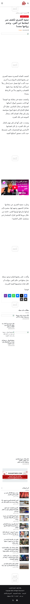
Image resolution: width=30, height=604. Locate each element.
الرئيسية (26, 13)
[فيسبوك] (25, 295)
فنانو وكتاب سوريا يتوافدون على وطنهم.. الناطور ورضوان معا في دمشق (22, 460)
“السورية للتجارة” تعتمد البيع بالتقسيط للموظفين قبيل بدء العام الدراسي (10, 509)
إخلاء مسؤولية (10, 596)
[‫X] (21, 295)
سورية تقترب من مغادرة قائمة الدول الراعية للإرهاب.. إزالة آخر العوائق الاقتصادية (10, 557)
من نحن (21, 596)
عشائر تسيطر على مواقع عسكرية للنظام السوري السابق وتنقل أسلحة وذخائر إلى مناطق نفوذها (10, 549)
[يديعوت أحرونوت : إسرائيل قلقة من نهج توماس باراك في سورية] (24, 534)
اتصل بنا (16, 596)
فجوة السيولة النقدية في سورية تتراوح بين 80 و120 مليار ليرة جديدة (10, 517)
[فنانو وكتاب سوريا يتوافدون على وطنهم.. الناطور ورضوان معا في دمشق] (22, 394)
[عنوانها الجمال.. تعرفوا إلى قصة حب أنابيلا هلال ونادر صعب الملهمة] (7, 335)
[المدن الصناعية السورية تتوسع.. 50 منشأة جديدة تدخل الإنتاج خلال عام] (24, 502)
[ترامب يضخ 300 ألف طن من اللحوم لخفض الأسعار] (24, 495)
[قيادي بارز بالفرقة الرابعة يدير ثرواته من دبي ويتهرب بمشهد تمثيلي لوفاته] (24, 542)
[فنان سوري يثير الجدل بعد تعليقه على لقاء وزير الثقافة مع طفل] (7, 318)
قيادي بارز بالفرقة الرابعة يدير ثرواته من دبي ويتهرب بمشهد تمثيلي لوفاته (11, 541)
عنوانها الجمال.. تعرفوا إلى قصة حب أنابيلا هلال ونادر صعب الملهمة (8, 342)
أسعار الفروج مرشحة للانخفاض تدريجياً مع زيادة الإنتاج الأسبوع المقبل (10, 525)
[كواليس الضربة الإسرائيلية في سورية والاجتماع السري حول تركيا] (24, 566)
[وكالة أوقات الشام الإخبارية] (24, 3)
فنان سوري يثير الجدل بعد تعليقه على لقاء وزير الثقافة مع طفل (8, 325)
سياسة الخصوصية (17, 593)
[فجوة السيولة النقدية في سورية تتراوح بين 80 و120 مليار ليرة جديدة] (24, 518)
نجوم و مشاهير (19, 13)
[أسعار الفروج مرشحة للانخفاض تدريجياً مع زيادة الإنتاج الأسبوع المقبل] (24, 526)
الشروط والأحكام (8, 593)
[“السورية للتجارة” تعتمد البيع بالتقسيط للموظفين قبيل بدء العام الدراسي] (24, 510)
